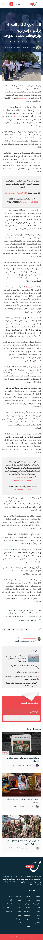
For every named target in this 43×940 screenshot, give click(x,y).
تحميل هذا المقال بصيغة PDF (28, 620)
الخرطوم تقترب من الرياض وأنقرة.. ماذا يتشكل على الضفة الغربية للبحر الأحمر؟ (15, 658)
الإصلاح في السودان (19, 610)
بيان (19, 253)
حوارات (19, 908)
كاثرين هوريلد (30, 765)
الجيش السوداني (14, 613)
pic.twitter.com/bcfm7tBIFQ (16, 193)
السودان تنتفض (32, 616)
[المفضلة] (11, 4)
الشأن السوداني (9, 616)
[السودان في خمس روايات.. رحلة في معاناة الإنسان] (21, 785)
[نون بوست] (33, 4)
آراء (39, 908)
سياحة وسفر (27, 911)
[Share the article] (31, 41)
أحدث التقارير (18, 896)
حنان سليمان (31, 807)
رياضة (38, 915)
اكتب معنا (9, 904)
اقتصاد (28, 896)
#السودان (26, 477)
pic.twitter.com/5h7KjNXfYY (22, 480)
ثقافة (28, 926)
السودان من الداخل (20, 616)
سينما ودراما (27, 915)
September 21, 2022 (22, 489)
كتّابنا (11, 900)
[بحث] (18, 4)
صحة (28, 923)
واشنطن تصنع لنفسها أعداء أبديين (26, 672)
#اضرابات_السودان (16, 477)
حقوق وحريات (36, 904)
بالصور (19, 923)
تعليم (38, 919)
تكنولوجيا (37, 923)
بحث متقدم (9, 911)
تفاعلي (19, 915)
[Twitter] (37, 890)
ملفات (19, 900)
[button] (39, 4)
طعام (28, 919)
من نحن (10, 896)
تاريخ (38, 911)
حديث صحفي (7, 549)
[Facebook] (39, 890)
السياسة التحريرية (7, 908)
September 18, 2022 (29, 202)
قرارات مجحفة (21, 98)
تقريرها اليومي (17, 116)
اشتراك (21, 718)
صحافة (28, 900)
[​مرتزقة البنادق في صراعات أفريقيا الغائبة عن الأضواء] (21, 743)
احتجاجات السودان (31, 610)
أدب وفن (27, 904)
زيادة (32, 504)
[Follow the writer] (18, 638)
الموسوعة (18, 919)
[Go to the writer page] (39, 639)
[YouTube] (34, 890)
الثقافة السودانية (26, 613)
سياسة (38, 896)
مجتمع (38, 900)
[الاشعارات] (16, 4)
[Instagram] (31, 890)
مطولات (19, 904)
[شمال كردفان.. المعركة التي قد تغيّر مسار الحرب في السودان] (21, 826)
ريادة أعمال (27, 908)
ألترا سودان (28, 287)
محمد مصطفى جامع (29, 47)
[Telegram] (29, 890)
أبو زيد (35, 366)
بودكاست (19, 911)
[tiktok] (26, 890)
